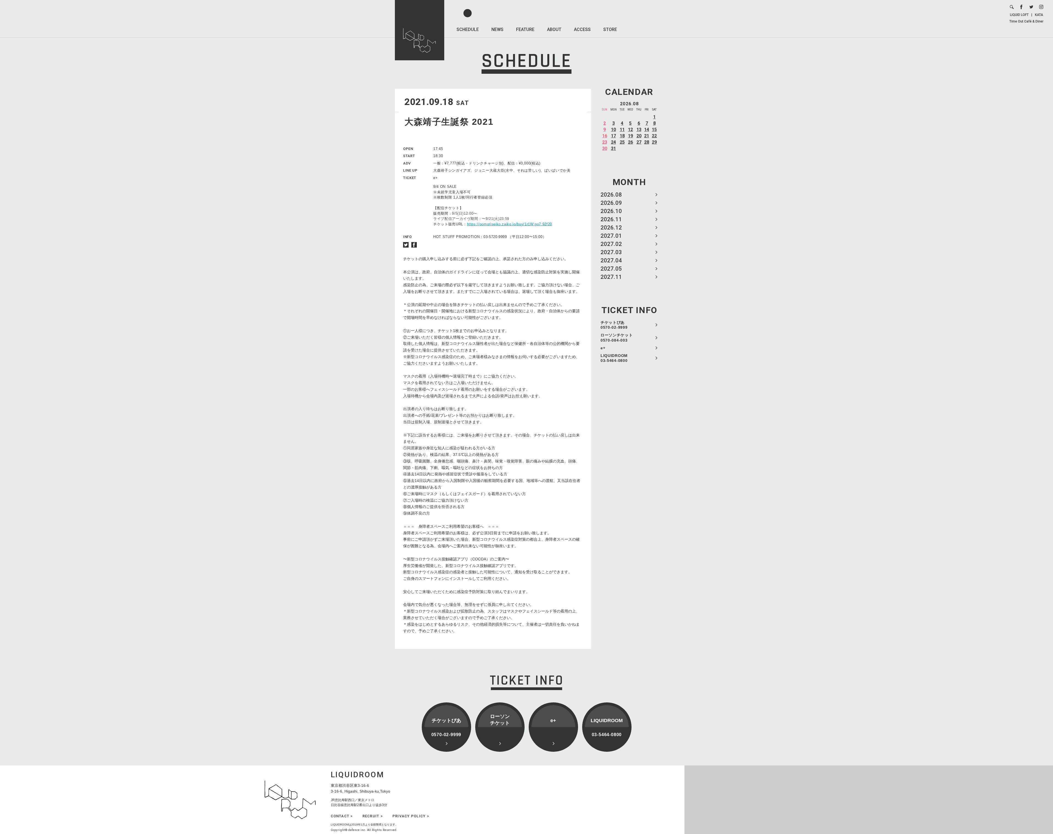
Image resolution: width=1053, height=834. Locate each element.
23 (604, 142)
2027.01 (611, 236)
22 (654, 135)
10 (613, 129)
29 (654, 142)
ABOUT (554, 29)
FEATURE (525, 29)
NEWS (497, 29)
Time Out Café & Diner (1026, 21)
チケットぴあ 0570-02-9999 (614, 325)
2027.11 (611, 277)
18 (622, 135)
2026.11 (611, 219)
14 (646, 129)
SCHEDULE (468, 29)
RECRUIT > (373, 816)
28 (646, 142)
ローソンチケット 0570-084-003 (617, 337)
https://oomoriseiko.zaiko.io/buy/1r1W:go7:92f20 (509, 224)
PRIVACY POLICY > (410, 816)
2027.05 (611, 268)
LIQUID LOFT (1019, 15)
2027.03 (611, 252)
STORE (610, 29)
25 (622, 142)
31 (613, 148)
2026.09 (611, 203)
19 (630, 135)
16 (604, 135)
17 (613, 135)
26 (630, 142)
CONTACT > (342, 816)
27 (638, 142)
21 (646, 135)
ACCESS (582, 29)
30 (604, 148)
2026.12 (611, 227)
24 (613, 142)
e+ (603, 348)
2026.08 (611, 194)
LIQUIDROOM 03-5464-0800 (614, 358)
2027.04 (611, 260)
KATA (1039, 15)
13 (638, 129)
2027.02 (611, 244)
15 (654, 129)
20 (638, 135)
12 (630, 129)
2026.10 (611, 211)
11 (622, 129)
